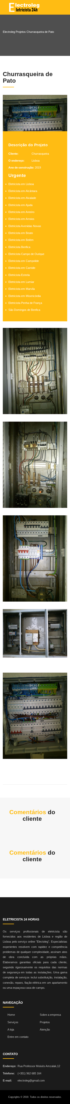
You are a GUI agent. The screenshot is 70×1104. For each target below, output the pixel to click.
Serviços (12, 1022)
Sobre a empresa (50, 1014)
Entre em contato (17, 1036)
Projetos (45, 1022)
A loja (10, 1029)
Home (11, 1014)
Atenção (45, 1029)
